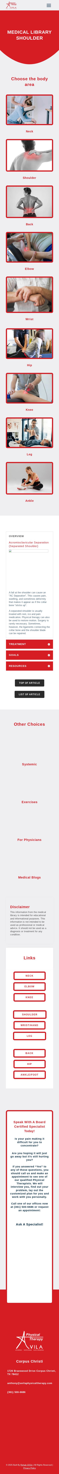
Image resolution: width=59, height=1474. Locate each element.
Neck (30, 976)
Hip (29, 1064)
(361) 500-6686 (16, 1392)
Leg (29, 1036)
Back (29, 1053)
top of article (29, 683)
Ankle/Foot (30, 1075)
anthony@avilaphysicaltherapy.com (29, 1383)
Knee (29, 997)
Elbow (29, 986)
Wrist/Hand (29, 1025)
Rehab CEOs (26, 1465)
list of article (29, 694)
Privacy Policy (29, 1468)
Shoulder (30, 1014)
